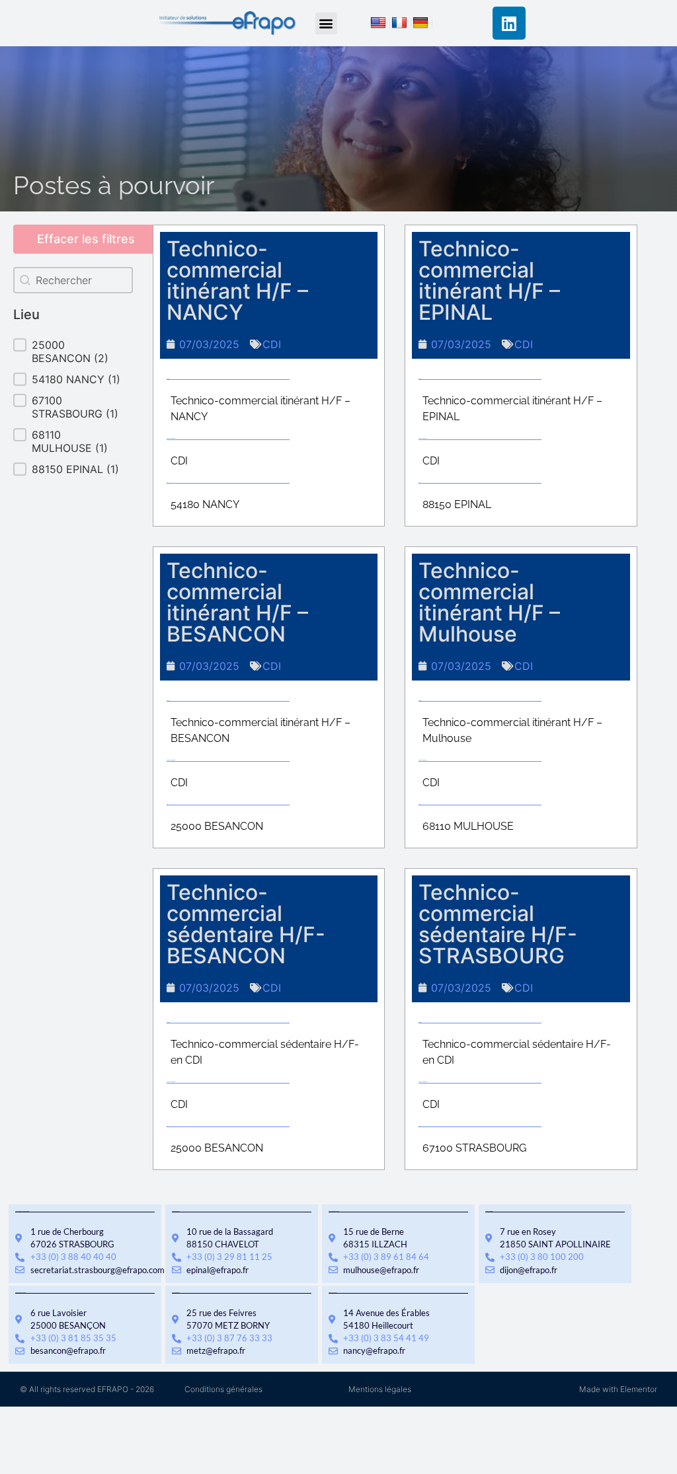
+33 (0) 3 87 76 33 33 (229, 1338)
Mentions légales (379, 1389)
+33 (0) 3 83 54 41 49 (386, 1338)
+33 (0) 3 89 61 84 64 (386, 1256)
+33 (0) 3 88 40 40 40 (73, 1256)
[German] (422, 24)
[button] (326, 23)
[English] (380, 24)
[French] (401, 24)
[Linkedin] (509, 23)
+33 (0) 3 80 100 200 (542, 1256)
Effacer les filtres (86, 239)
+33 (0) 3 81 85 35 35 (73, 1338)
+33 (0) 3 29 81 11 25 (229, 1256)
